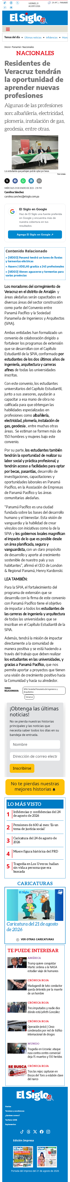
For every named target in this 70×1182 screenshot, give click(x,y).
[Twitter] (7, 181)
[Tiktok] (22, 1131)
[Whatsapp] (23, 181)
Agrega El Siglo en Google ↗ (35, 234)
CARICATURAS (34, 883)
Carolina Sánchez (14, 192)
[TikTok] (6, 3)
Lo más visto (24, 804)
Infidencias (51, 37)
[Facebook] (6, 8)
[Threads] (13, 3)
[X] (18, 3)
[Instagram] (12, 8)
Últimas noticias (32, 37)
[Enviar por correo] (39, 181)
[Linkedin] (31, 181)
